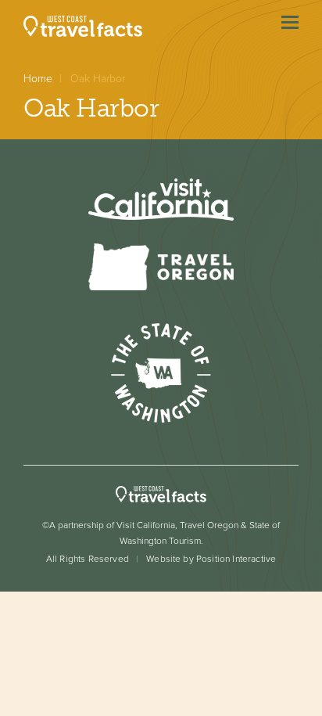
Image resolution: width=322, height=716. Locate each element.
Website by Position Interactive (211, 558)
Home (37, 78)
